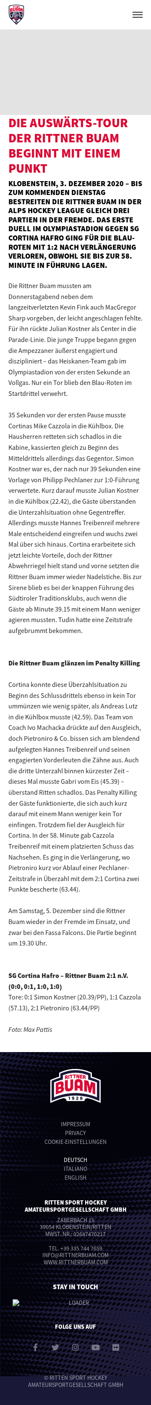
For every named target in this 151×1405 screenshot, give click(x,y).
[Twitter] (55, 1347)
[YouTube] (96, 1347)
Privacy (75, 1133)
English (75, 1177)
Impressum (75, 1124)
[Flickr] (116, 1347)
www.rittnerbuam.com (76, 1262)
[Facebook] (35, 1347)
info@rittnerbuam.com (75, 1255)
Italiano (75, 1169)
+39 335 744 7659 (81, 1248)
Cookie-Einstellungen (75, 1142)
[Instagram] (75, 1347)
